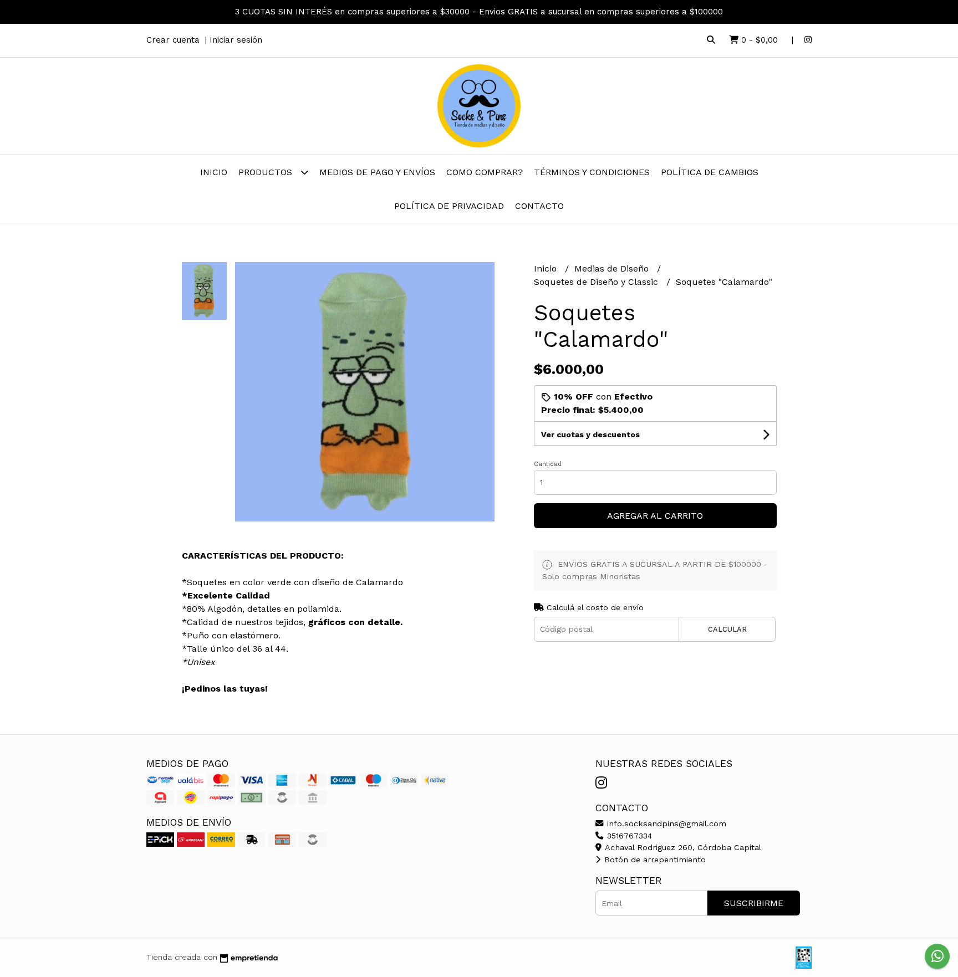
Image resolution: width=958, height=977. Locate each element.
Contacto (539, 206)
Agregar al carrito (655, 515)
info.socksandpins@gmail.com (665, 823)
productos (266, 172)
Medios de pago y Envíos (377, 172)
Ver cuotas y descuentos (590, 434)
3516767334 (628, 835)
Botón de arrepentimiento (654, 859)
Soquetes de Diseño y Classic (597, 282)
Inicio (213, 172)
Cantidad (548, 464)
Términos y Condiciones (592, 172)
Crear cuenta (173, 40)
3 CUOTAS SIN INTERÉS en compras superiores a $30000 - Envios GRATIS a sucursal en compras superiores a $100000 (479, 12)
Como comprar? (484, 172)
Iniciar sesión (236, 40)
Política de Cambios (709, 172)
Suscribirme (753, 903)
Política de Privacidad (449, 206)
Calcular (727, 629)
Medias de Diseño (612, 268)
